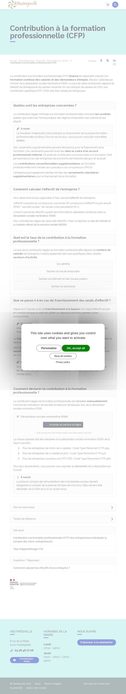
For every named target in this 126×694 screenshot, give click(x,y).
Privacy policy (63, 362)
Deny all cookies (63, 356)
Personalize (49, 348)
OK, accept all (76, 348)
